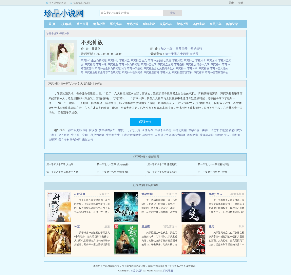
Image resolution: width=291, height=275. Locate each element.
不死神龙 (166, 72)
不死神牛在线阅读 (133, 72)
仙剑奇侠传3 (222, 135)
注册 (240, 2)
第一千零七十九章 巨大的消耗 (112, 172)
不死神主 (113, 64)
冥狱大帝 (147, 135)
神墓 (77, 226)
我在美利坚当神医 (69, 139)
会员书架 (216, 24)
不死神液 (102, 64)
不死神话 (178, 60)
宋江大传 (87, 139)
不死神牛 (181, 68)
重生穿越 (82, 24)
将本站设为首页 (57, 2)
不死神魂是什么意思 (160, 60)
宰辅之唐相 (180, 130)
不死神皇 (125, 60)
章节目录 (181, 48)
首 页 (51, 24)
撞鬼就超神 (207, 135)
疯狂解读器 (90, 130)
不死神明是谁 (135, 68)
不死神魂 (204, 68)
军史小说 (116, 24)
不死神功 (193, 68)
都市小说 (99, 24)
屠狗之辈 (192, 135)
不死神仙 (113, 60)
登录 (231, 2)
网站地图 (168, 270)
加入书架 (167, 48)
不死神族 (64, 33)
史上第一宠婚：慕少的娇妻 (87, 135)
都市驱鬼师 (75, 130)
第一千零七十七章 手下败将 (212, 172)
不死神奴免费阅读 (130, 64)
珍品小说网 (52, 33)
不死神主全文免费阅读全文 (160, 68)
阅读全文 (145, 121)
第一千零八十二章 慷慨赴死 (162, 164)
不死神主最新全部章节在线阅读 (103, 72)
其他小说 (199, 24)
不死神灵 (90, 64)
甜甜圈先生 (113, 135)
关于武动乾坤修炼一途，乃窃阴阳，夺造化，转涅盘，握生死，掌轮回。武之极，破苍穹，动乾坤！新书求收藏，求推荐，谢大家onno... (159, 208)
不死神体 (216, 64)
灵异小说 (166, 24)
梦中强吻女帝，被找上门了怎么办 (119, 130)
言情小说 (182, 24)
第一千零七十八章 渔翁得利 (162, 172)
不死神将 (201, 60)
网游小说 (132, 24)
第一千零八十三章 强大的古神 (112, 164)
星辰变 (146, 226)
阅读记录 (232, 24)
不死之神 (212, 60)
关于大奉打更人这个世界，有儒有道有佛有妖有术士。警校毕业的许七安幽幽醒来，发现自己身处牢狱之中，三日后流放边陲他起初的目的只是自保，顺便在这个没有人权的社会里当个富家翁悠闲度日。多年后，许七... (226, 212)
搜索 (172, 12)
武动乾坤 (147, 194)
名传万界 (147, 130)
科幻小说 (149, 24)
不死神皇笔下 (149, 64)
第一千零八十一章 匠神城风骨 (213, 164)
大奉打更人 (216, 194)
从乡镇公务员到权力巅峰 (170, 135)
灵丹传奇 (63, 135)
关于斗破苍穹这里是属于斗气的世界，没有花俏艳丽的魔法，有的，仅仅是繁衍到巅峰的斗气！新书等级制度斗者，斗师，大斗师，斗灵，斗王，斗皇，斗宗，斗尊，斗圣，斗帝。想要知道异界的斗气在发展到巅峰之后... (92, 212)
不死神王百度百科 (183, 72)
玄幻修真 (66, 24)
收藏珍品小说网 (81, 2)
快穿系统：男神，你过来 (203, 130)
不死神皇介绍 (166, 64)
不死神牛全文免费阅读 (94, 60)
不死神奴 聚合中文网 (198, 64)
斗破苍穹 (79, 194)
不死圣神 (180, 64)
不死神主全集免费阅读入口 (111, 68)
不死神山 (189, 60)
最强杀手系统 (163, 130)
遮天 (211, 226)
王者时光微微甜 (131, 135)
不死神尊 (199, 72)
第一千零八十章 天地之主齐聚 (62, 172)
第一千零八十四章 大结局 (182, 53)
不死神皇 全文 (139, 60)
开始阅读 (196, 48)
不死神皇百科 (152, 72)
